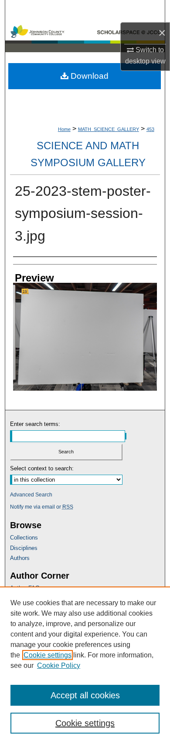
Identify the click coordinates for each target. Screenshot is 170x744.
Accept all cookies (85, 695)
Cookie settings (47, 655)
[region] (85, 665)
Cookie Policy (58, 665)
